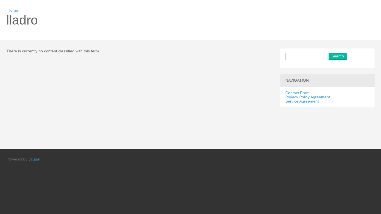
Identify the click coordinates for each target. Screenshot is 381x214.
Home (13, 10)
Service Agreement (302, 101)
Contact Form (297, 93)
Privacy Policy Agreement (307, 97)
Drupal (34, 159)
